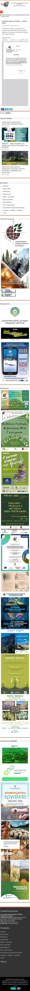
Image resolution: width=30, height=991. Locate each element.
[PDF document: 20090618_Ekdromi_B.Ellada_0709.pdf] (15, 72)
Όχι (19, 988)
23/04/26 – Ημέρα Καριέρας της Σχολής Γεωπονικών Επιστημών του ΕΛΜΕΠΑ (15, 145)
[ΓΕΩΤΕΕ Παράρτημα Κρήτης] (15, 4)
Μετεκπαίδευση (7, 202)
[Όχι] (28, 984)
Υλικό (4, 213)
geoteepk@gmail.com (11, 922)
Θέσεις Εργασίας (8, 199)
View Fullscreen (6, 37)
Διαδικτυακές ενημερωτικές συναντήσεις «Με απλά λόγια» (12, 123)
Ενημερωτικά (7, 194)
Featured (5, 186)
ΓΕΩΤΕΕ (8, 113)
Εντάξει (13, 988)
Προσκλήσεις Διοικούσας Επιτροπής (14, 207)
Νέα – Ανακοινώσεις (9, 205)
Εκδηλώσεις (10, 15)
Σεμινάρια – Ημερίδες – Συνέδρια (12, 210)
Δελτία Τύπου (7, 188)
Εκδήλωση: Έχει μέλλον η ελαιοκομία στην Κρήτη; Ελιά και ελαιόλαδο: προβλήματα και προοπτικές (13, 169)
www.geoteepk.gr (13, 923)
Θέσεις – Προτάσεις (8, 197)
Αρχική (3, 15)
